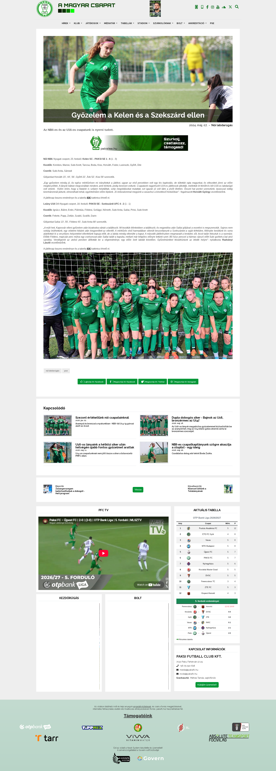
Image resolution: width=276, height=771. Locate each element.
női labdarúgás (52, 371)
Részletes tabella (186, 639)
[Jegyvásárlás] (196, 7)
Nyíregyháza (208, 564)
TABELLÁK (127, 23)
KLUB (77, 23)
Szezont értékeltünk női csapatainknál (102, 417)
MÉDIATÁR (110, 23)
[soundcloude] (224, 7)
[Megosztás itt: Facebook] (122, 381)
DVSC (208, 575)
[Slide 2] (69, 685)
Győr (190, 617)
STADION (143, 23)
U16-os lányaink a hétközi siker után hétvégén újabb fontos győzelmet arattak (104, 446)
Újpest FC (208, 552)
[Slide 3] (74, 685)
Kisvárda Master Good (208, 570)
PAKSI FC (208, 558)
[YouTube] (217, 8)
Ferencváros (187, 607)
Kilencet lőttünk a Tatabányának (197, 490)
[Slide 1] (64, 685)
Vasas (208, 540)
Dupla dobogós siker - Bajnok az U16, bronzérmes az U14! (197, 419)
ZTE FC (208, 587)
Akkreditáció (196, 23)
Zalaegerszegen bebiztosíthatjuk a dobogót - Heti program (70, 491)
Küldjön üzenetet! (207, 684)
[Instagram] (212, 8)
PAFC (208, 622)
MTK (190, 628)
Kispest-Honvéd (208, 593)
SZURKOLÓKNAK (162, 23)
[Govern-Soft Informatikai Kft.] (150, 758)
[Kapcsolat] (202, 7)
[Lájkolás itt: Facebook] (92, 381)
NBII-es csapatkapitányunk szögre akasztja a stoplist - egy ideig (201, 446)
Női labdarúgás (222, 125)
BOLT (180, 23)
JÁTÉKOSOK (92, 23)
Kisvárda (188, 612)
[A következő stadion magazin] (155, 8)
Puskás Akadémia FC (208, 528)
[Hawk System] (121, 758)
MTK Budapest (208, 546)
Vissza (138, 489)
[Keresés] (237, 8)
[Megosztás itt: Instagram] (183, 381)
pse (66, 371)
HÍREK (65, 23)
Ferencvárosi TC (208, 581)
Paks (190, 633)
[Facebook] (207, 8)
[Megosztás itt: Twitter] (152, 381)
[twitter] (230, 7)
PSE (212, 23)
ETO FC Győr (208, 534)
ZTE (207, 617)
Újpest (208, 633)
